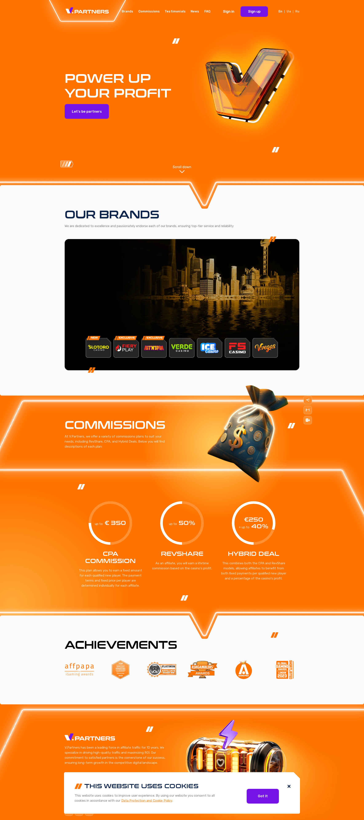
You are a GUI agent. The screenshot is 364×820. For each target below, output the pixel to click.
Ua (289, 11)
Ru (297, 11)
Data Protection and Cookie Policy (146, 801)
